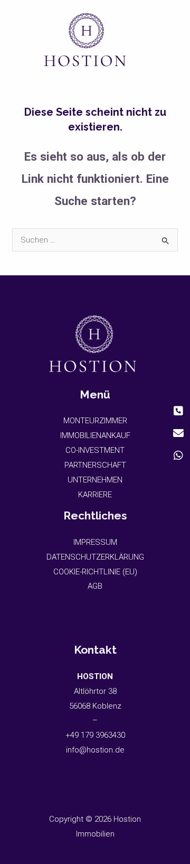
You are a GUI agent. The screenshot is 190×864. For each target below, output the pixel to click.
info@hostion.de (95, 750)
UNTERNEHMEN (95, 480)
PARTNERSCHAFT (95, 465)
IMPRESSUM (95, 542)
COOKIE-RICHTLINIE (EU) (95, 572)
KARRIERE (95, 494)
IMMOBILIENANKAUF (95, 435)
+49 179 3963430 (95, 735)
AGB (95, 586)
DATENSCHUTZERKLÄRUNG (95, 557)
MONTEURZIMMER (95, 420)
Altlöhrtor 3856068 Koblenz (95, 691)
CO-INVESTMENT (95, 450)
